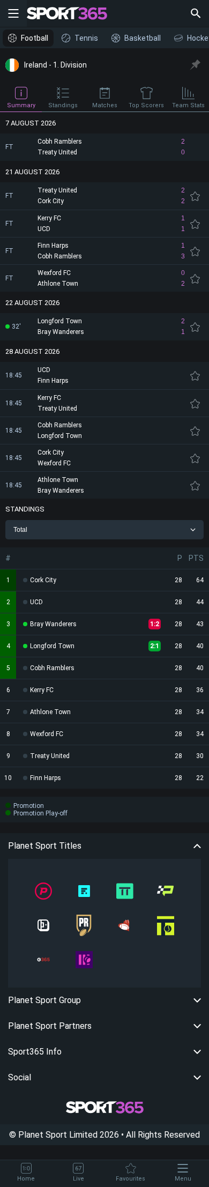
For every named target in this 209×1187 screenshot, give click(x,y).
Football (34, 38)
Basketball (142, 38)
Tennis (86, 38)
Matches (104, 105)
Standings (63, 105)
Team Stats (188, 105)
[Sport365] (73, 13)
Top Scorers (146, 105)
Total (20, 529)
